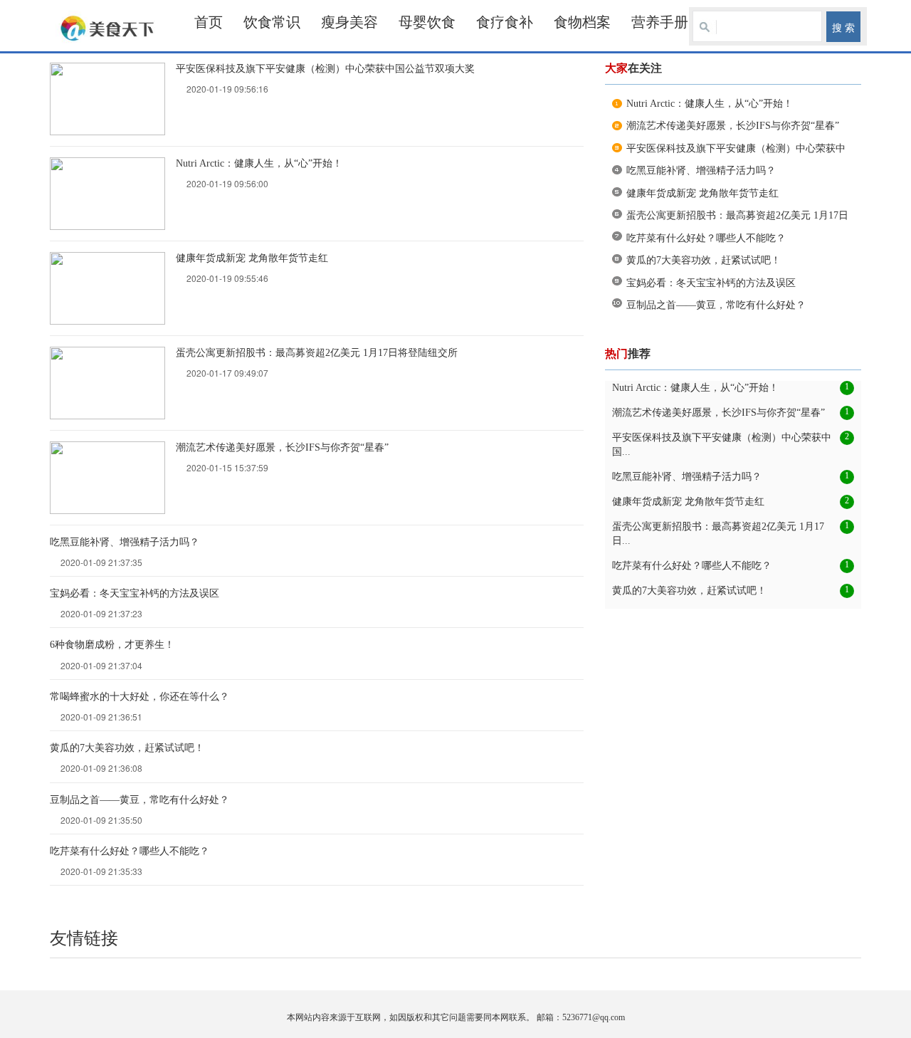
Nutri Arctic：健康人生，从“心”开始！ (259, 163)
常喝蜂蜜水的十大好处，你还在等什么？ (139, 696)
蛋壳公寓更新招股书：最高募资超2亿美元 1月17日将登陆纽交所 (317, 352)
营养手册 (659, 22)
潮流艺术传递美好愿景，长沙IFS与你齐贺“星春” (282, 447)
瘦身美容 (349, 22)
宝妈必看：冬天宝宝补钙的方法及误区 (134, 593)
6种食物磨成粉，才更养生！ (112, 644)
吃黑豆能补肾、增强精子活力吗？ (124, 542)
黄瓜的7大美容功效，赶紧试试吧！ (127, 748)
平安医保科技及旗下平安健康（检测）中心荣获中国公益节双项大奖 (325, 68)
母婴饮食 (427, 22)
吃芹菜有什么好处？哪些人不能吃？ (129, 851)
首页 (208, 22)
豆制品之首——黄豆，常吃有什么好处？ (139, 800)
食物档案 (582, 22)
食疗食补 (504, 22)
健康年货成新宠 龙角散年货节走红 (252, 258)
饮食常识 (271, 22)
